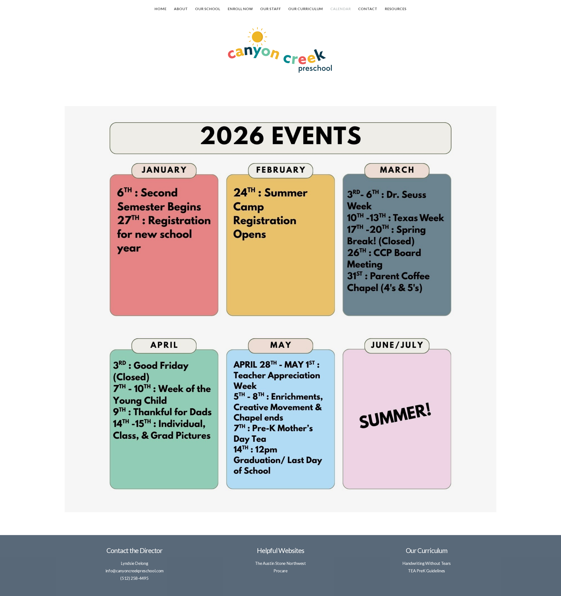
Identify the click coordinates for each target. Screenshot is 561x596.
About (181, 9)
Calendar (340, 9)
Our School (207, 9)
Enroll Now (240, 9)
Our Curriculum (305, 9)
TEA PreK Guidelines (426, 570)
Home (160, 9)
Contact (367, 9)
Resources (396, 9)
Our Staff (270, 9)
